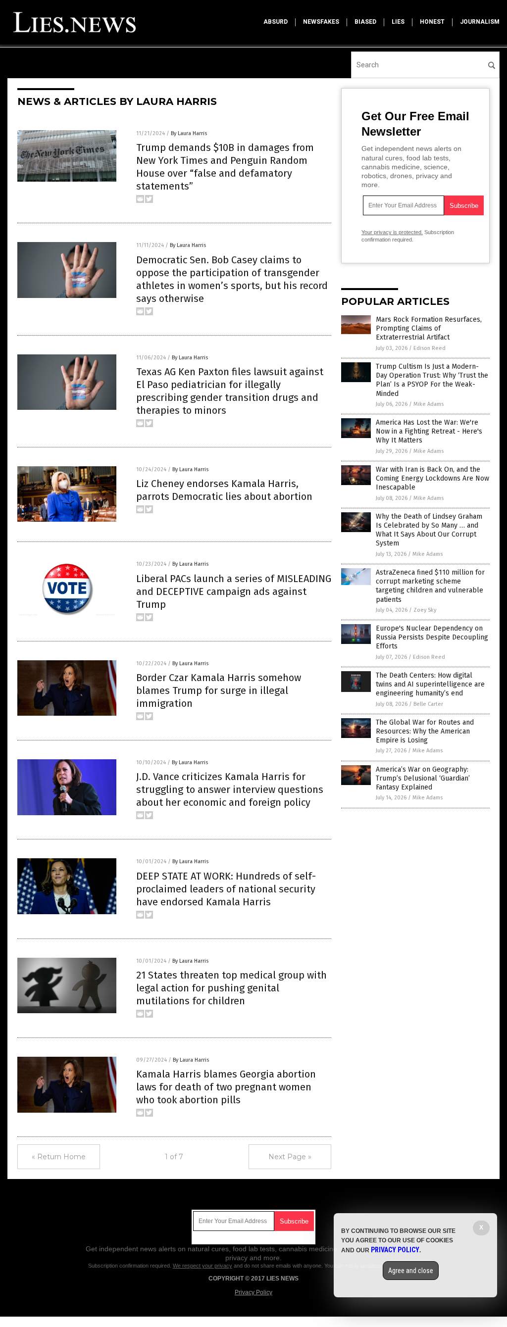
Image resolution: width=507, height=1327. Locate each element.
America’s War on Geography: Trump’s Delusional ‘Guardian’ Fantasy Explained (423, 778)
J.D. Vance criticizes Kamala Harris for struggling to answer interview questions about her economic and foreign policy (229, 789)
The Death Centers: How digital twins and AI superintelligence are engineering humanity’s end (430, 684)
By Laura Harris (189, 133)
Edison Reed (429, 348)
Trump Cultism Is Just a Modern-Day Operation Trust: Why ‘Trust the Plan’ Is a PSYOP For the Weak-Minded (432, 380)
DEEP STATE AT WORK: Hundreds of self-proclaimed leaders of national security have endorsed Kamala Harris (226, 889)
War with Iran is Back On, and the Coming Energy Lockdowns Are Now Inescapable (432, 478)
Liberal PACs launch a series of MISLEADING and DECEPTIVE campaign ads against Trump (233, 591)
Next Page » (289, 1156)
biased (365, 21)
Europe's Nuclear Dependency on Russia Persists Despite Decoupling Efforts (432, 637)
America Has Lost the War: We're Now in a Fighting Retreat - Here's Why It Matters (429, 431)
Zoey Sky (424, 610)
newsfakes (321, 21)
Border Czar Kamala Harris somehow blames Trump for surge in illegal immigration (218, 690)
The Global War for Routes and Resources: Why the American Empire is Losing (425, 731)
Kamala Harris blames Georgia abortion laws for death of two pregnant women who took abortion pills (226, 1087)
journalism (480, 21)
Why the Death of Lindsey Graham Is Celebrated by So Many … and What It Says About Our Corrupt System (429, 530)
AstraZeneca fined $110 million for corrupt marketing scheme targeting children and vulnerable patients (430, 586)
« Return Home (59, 1156)
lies (398, 21)
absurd (275, 21)
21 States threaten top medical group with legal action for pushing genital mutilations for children (231, 988)
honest (432, 21)
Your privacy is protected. (392, 232)
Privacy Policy (253, 1292)
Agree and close (410, 1271)
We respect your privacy (202, 1266)
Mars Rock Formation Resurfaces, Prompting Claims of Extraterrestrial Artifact (429, 328)
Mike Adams (428, 404)
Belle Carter (428, 704)
